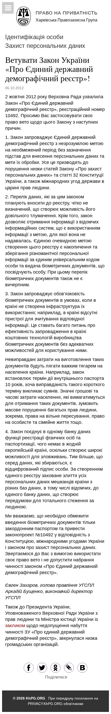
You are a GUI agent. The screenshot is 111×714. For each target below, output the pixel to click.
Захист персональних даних (45, 45)
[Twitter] (42, 667)
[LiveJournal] (69, 667)
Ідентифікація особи (34, 36)
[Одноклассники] (55, 667)
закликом (15, 625)
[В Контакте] (82, 667)
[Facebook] (28, 667)
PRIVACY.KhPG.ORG (45, 704)
